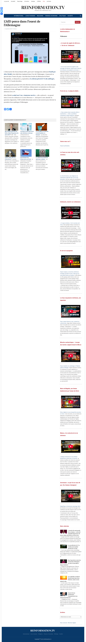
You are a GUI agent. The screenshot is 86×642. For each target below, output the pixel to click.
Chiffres (39, 1)
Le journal (6, 1)
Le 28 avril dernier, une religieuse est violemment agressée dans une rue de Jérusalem (69, 177)
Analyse (33, 1)
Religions (40, 15)
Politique (62, 15)
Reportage (19, 1)
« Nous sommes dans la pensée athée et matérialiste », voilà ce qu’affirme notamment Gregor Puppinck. (69, 114)
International (18, 15)
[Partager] (1, 13)
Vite (44, 1)
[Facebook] (1, 8)
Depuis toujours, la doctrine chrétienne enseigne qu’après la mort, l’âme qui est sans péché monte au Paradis (69, 273)
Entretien (26, 1)
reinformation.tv (43, 7)
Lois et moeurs (30, 15)
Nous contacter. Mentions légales (68, 622)
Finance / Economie (51, 15)
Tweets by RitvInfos (65, 145)
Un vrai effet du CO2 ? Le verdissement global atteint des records (74, 547)
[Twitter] (1, 11)
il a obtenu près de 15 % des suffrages (42, 79)
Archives (49, 1)
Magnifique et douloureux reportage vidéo (70, 506)
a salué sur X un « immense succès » (24, 95)
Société (70, 15)
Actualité (13, 1)
